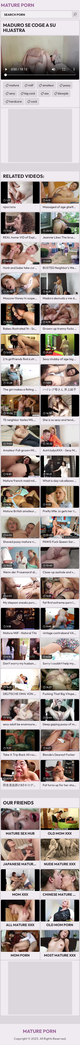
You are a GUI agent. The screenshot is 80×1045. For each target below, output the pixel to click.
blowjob (63, 93)
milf (30, 85)
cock (34, 101)
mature (14, 85)
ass (46, 93)
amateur (48, 85)
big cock (29, 93)
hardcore (15, 101)
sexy (12, 93)
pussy (66, 85)
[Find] (75, 14)
